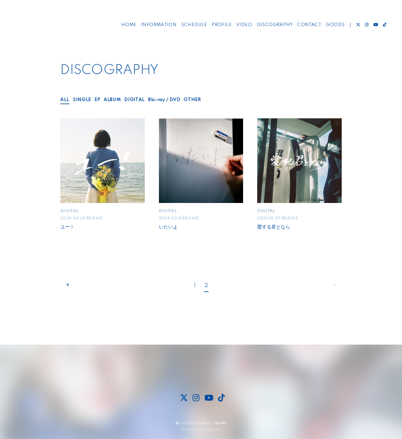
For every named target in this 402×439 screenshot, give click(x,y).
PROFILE (222, 25)
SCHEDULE (194, 25)
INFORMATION (159, 25)
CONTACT (309, 25)
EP (97, 100)
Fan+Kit (220, 423)
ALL (64, 100)
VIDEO (244, 25)
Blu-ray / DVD (164, 100)
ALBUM (112, 100)
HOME (129, 25)
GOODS (335, 25)
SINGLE (82, 100)
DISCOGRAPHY (275, 25)
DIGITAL (134, 100)
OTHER (192, 100)
